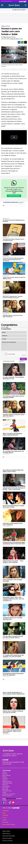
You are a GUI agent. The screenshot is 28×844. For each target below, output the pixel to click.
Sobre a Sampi (6, 831)
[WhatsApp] (22, 42)
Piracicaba (5, 822)
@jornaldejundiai (11, 798)
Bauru (4, 813)
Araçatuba (5, 810)
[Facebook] (19, 42)
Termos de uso (6, 833)
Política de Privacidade (8, 836)
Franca (4, 817)
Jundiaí (4, 819)
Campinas (5, 815)
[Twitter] (25, 42)
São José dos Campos (8, 824)
